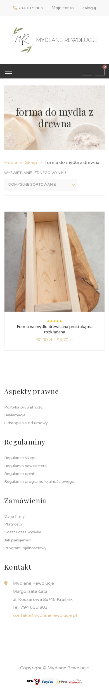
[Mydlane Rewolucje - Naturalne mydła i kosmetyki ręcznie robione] (54, 39)
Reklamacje (14, 415)
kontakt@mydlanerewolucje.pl (45, 615)
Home (10, 162)
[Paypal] (47, 681)
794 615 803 (30, 8)
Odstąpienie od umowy (26, 423)
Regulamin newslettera (25, 466)
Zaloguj (89, 8)
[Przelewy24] (75, 681)
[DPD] (33, 681)
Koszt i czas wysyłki (22, 532)
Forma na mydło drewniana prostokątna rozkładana (55, 329)
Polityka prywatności (23, 407)
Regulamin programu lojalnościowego (39, 481)
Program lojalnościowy (25, 548)
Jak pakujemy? (17, 540)
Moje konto (62, 7)
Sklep (31, 162)
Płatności (13, 524)
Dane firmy (14, 516)
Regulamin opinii (19, 473)
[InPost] (61, 681)
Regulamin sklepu (20, 457)
